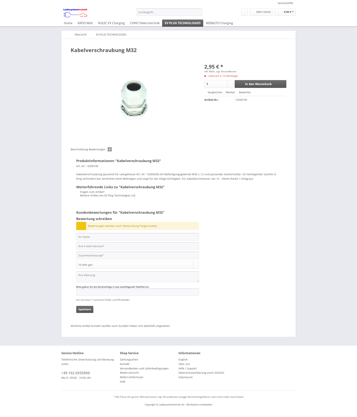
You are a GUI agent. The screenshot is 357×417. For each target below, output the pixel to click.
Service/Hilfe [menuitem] (285, 3)
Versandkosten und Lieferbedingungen (144, 368)
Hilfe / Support (187, 368)
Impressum (185, 377)
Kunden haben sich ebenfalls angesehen (144, 326)
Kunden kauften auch (104, 326)
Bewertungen (99, 149)
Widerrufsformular (131, 377)
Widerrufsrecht (129, 372)
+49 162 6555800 (75, 373)
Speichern (84, 309)
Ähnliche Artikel (80, 326)
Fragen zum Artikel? (91, 192)
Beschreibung (79, 149)
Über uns (184, 364)
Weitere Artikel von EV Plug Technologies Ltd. (107, 195)
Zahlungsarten (129, 359)
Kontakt (124, 364)
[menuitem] (169, 13)
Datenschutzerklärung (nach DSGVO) (201, 372)
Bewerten (244, 92)
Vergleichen (214, 92)
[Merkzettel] (244, 12)
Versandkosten (170, 396)
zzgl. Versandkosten (226, 71)
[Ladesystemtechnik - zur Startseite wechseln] (75, 13)
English (183, 359)
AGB (122, 381)
